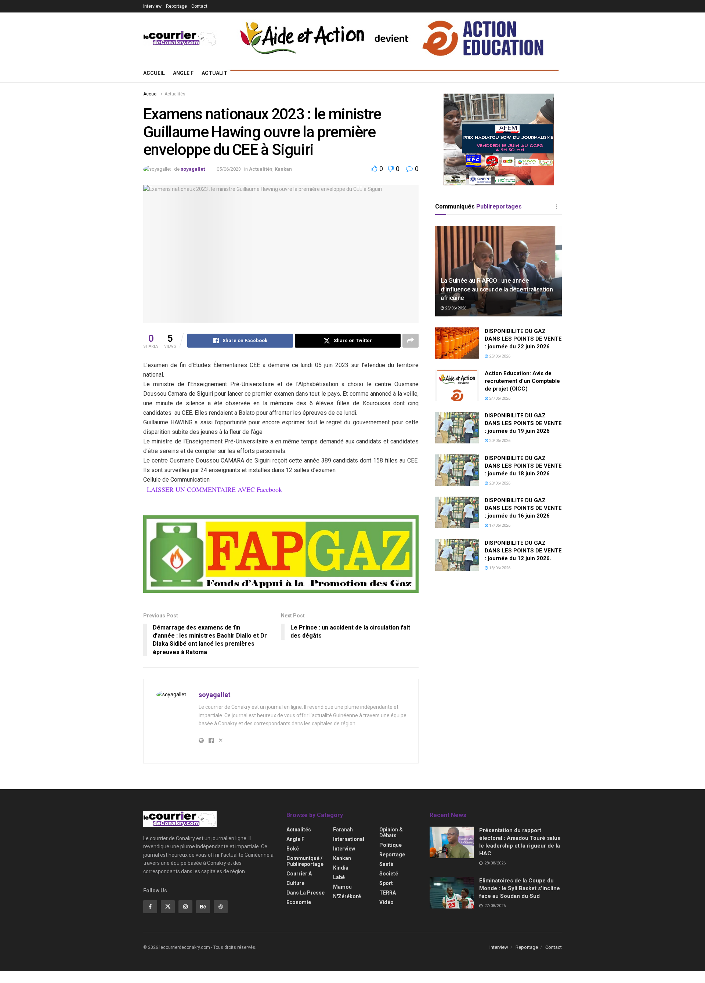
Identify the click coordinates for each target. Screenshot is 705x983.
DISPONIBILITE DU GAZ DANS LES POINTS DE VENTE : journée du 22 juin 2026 (523, 339)
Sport (386, 883)
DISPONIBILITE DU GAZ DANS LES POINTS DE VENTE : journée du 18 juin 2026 (523, 466)
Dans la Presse (305, 893)
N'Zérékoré (347, 896)
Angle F (183, 73)
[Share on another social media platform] (410, 341)
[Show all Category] (556, 206)
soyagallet (193, 169)
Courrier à (299, 874)
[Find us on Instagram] (185, 906)
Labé (339, 877)
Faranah (343, 830)
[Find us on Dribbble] (221, 906)
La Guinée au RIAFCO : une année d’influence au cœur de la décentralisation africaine (497, 289)
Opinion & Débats (391, 832)
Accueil (154, 73)
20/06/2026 (499, 440)
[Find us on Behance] (203, 906)
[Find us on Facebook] (150, 906)
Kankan (283, 169)
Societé (388, 874)
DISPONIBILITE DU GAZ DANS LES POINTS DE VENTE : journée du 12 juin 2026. (523, 551)
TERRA (387, 893)
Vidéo (386, 902)
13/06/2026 (499, 568)
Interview (152, 6)
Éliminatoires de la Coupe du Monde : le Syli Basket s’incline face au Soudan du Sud (519, 888)
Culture (295, 883)
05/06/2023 (229, 169)
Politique (390, 845)
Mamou (342, 887)
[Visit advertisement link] (281, 554)
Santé (386, 864)
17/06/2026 (499, 525)
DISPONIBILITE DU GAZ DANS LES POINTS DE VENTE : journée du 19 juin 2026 (523, 423)
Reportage (176, 6)
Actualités (218, 73)
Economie (298, 902)
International (348, 839)
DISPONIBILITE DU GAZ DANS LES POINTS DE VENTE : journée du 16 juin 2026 (523, 508)
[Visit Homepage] (180, 38)
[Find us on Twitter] (168, 906)
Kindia (340, 868)
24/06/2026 (499, 398)
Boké (292, 849)
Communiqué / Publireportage (304, 861)
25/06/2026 (455, 308)
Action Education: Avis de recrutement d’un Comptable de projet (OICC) (522, 381)
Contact (199, 6)
